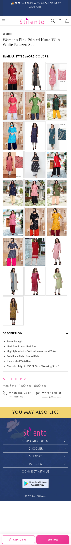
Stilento (41, 496)
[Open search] (53, 21)
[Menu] (4, 21)
